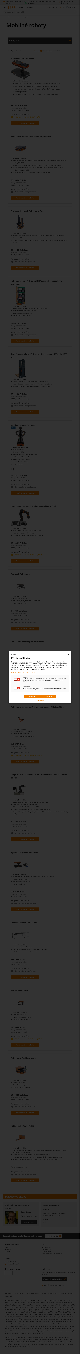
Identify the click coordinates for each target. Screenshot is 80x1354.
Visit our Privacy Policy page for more (23, 672)
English (13, 654)
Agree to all (48, 696)
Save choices (40, 700)
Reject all (32, 696)
